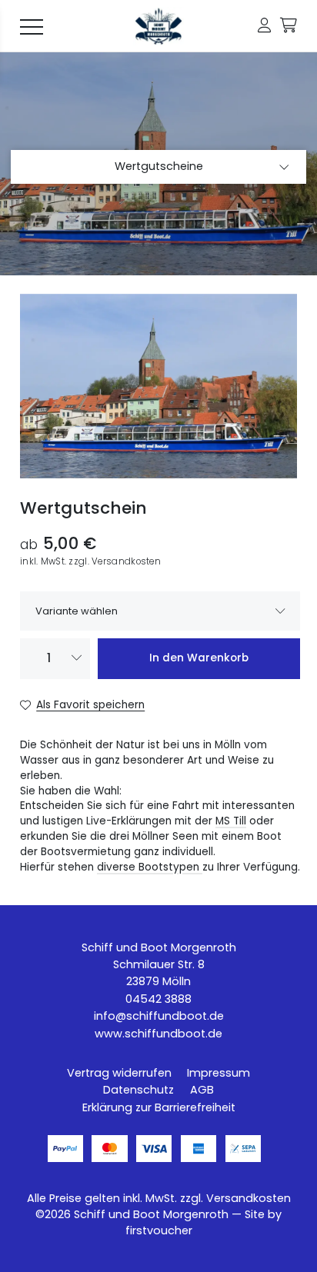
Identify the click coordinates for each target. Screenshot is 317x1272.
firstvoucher (158, 1230)
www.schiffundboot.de (158, 1033)
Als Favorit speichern (90, 705)
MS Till (230, 821)
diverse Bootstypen (149, 867)
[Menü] (31, 26)
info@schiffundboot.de (159, 1016)
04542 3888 (158, 999)
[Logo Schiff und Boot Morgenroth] (158, 26)
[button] (264, 26)
